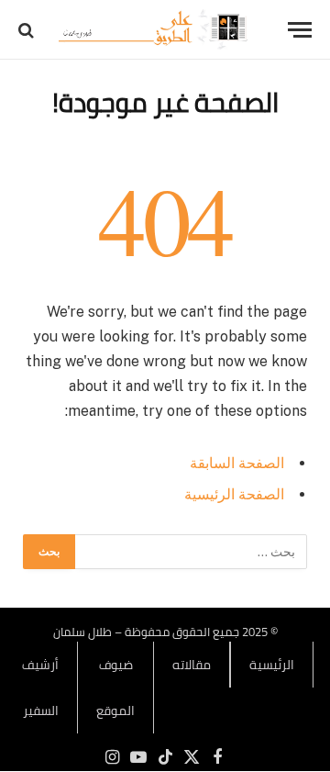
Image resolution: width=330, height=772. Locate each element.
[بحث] (28, 29)
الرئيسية (271, 665)
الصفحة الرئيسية (234, 494)
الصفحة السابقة (237, 463)
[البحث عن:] (190, 551)
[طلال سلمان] (155, 30)
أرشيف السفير (40, 687)
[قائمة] (300, 29)
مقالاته (191, 665)
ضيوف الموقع (115, 687)
